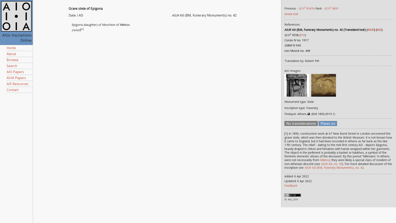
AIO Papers (15, 72)
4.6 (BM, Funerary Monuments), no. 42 (334, 168)
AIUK (370, 30)
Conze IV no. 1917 (296, 40)
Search (12, 66)
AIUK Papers (16, 78)
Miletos (125, 25)
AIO (379, 30)
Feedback (290, 185)
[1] (82, 29)
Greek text (291, 14)
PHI (302, 35)
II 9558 (291, 35)
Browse (12, 60)
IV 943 (292, 45)
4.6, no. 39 (331, 164)
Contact (13, 90)
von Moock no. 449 (297, 51)
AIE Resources (17, 84)
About (11, 54)
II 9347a (307, 8)
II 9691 (331, 8)
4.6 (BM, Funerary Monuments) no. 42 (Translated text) (325, 30)
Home (11, 48)
